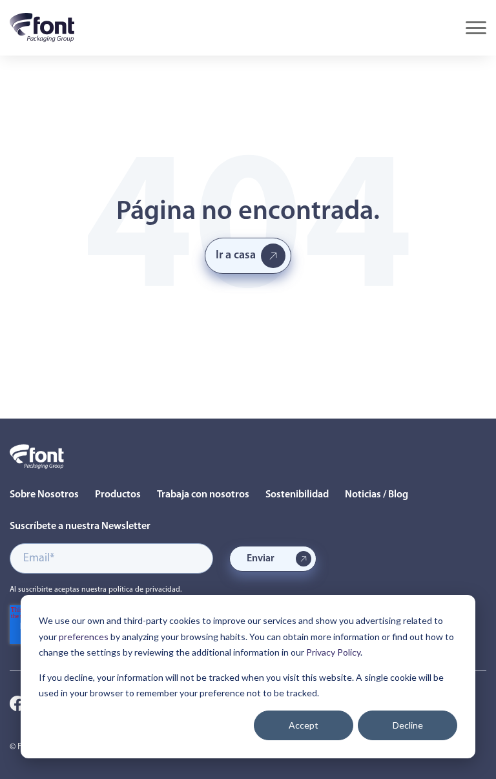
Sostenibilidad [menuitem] (297, 495)
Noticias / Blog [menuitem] (376, 495)
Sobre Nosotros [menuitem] (44, 495)
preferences (83, 636)
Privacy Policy (333, 652)
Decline (408, 725)
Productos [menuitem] (118, 495)
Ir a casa (236, 256)
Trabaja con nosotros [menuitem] (203, 495)
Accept (303, 725)
